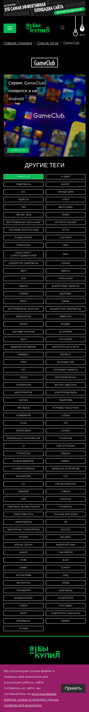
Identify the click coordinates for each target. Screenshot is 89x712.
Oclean (23, 628)
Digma (65, 582)
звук (65, 254)
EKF (23, 369)
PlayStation (65, 552)
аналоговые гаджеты (65, 286)
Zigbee (23, 567)
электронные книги (65, 347)
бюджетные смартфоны (65, 308)
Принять (73, 688)
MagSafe (23, 354)
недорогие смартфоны (23, 263)
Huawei (65, 176)
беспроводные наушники (23, 222)
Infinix (23, 400)
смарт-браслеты (23, 514)
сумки (65, 415)
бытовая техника (23, 331)
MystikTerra (23, 575)
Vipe (23, 499)
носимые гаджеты (66, 369)
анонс (65, 184)
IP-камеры (65, 506)
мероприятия (23, 392)
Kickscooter (65, 598)
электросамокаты (65, 392)
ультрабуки (23, 620)
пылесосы (65, 438)
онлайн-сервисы (23, 468)
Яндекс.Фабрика (23, 461)
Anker (23, 552)
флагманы (65, 590)
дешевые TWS (65, 362)
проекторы (23, 453)
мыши (65, 453)
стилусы (65, 499)
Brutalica (23, 407)
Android (65, 354)
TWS (23, 207)
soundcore (23, 476)
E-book (23, 605)
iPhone (23, 537)
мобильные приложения (23, 438)
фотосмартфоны (65, 377)
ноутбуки (65, 237)
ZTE (66, 423)
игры (65, 230)
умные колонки (65, 484)
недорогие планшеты (65, 613)
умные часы (23, 214)
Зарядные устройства (65, 468)
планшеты (23, 245)
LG (23, 445)
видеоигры (23, 316)
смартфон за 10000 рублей (23, 506)
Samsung (65, 316)
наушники (65, 278)
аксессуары (65, 207)
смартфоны (23, 184)
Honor (65, 263)
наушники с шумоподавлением (23, 254)
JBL (65, 522)
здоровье (65, 293)
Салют (23, 324)
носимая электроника (23, 230)
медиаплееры (23, 598)
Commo (23, 293)
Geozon (65, 529)
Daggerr (23, 491)
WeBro (65, 620)
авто (23, 270)
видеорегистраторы (23, 347)
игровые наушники (65, 407)
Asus (23, 339)
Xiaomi (65, 301)
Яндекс (65, 324)
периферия (23, 590)
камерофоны (23, 522)
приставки (65, 605)
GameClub (23, 176)
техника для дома (65, 514)
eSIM (65, 575)
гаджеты (23, 199)
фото (23, 613)
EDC (23, 191)
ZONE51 (65, 567)
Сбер (65, 245)
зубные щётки (23, 544)
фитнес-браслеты (65, 385)
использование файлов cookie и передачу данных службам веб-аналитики (31, 699)
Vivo (23, 278)
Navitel (23, 286)
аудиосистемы (65, 544)
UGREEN (65, 491)
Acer (65, 560)
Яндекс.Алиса (23, 237)
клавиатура (23, 415)
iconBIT (65, 430)
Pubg (23, 560)
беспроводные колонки (23, 308)
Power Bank (23, 430)
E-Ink (23, 423)
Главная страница (18, 43)
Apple (23, 301)
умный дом (65, 191)
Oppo (23, 362)
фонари (65, 537)
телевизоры (23, 385)
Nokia (23, 377)
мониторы (23, 582)
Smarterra (65, 400)
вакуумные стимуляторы (23, 529)
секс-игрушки (65, 445)
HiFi (65, 476)
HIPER (65, 199)
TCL (23, 484)
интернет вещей (65, 222)
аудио (66, 461)
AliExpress (65, 331)
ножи (65, 214)
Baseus (65, 270)
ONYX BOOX (65, 339)
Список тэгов (47, 43)
